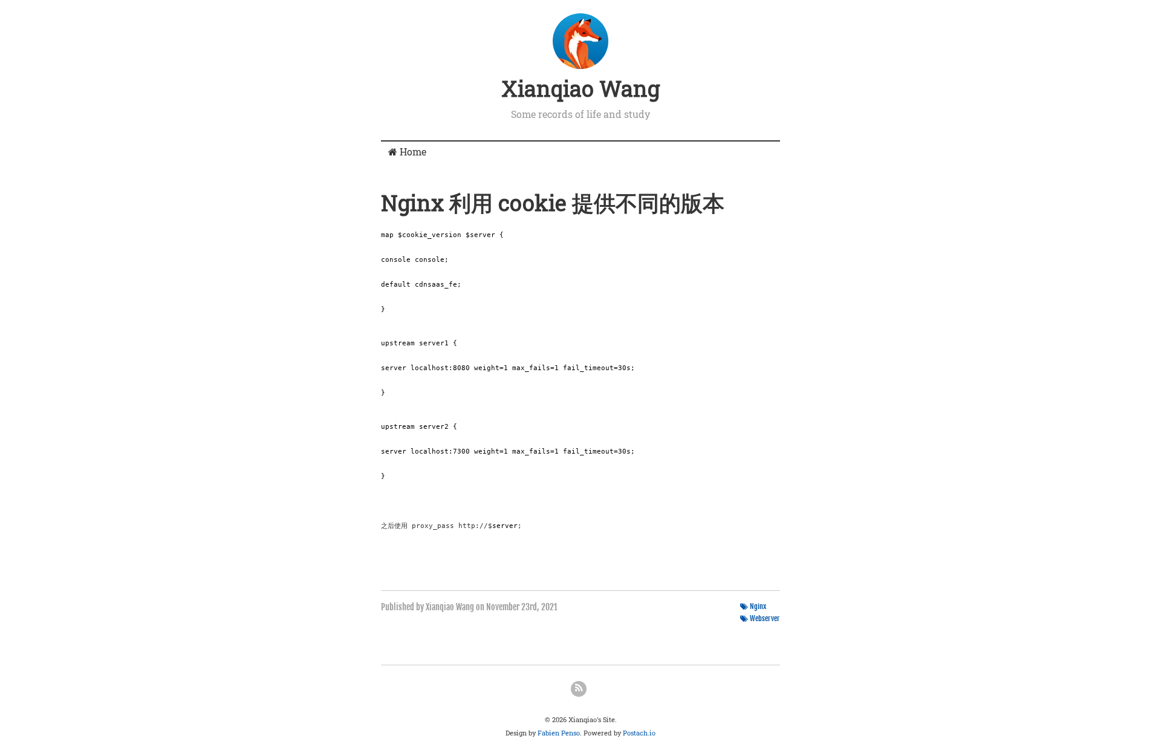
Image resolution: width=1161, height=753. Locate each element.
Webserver (765, 618)
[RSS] (579, 689)
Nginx (758, 606)
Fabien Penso (559, 732)
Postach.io (639, 732)
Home (411, 151)
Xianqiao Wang (580, 88)
